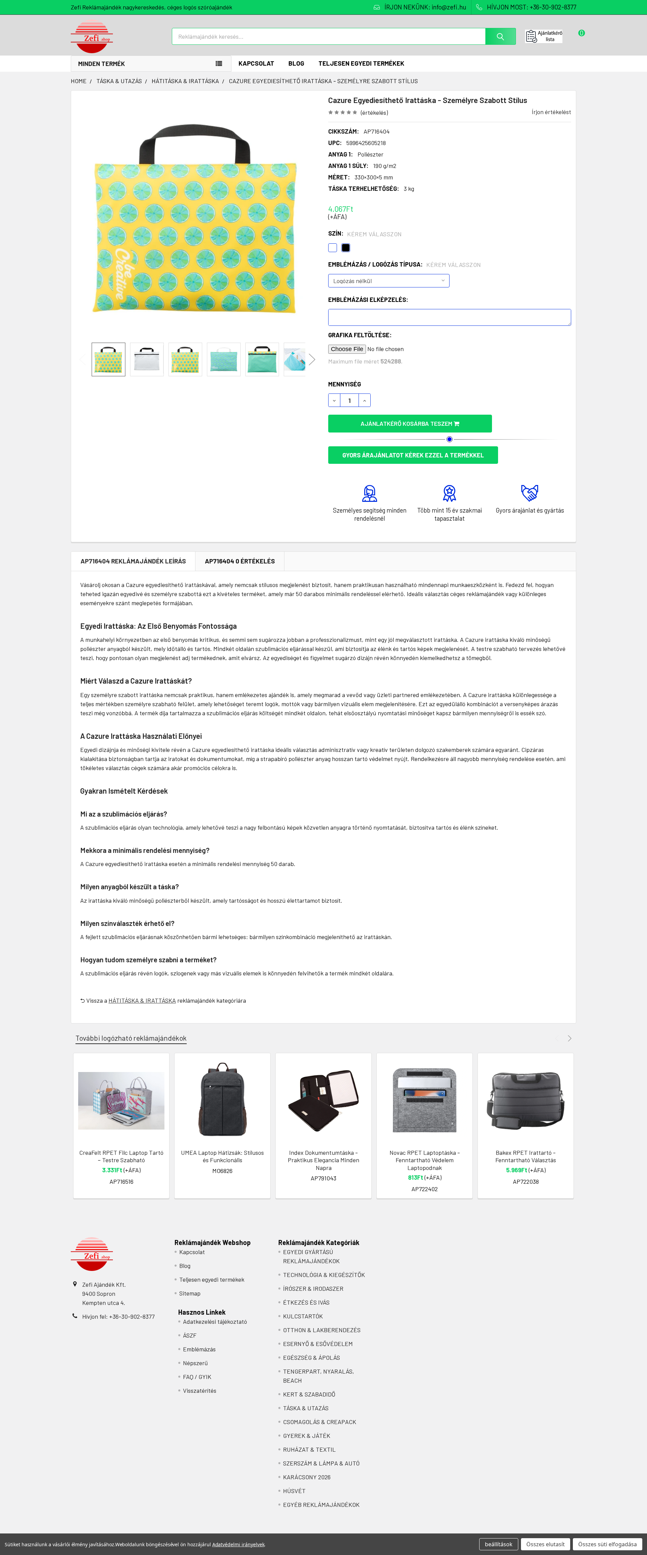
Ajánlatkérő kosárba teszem (407, 423)
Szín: (365, 234)
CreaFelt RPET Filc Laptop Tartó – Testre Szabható (121, 1156)
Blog (296, 63)
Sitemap (190, 1293)
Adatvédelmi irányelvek (238, 1544)
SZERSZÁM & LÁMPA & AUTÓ (321, 1463)
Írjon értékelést (551, 111)
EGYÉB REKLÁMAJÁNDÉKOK (321, 1504)
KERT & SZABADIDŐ (309, 1394)
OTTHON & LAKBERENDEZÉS (322, 1330)
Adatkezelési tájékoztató (215, 1321)
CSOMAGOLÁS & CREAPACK (319, 1421)
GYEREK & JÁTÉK (306, 1435)
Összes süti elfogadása (607, 1544)
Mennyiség (344, 384)
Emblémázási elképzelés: (368, 299)
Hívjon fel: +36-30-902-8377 (118, 1316)
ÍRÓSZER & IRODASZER (313, 1288)
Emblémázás (199, 1349)
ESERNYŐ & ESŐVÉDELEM (318, 1343)
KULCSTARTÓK (303, 1316)
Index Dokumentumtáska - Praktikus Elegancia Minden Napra (323, 1160)
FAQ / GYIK (197, 1376)
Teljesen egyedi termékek (361, 63)
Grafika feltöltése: (360, 335)
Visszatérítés (199, 1390)
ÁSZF (189, 1335)
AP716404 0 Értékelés (240, 561)
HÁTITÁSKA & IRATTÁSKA (142, 1000)
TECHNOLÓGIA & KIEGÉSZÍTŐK (324, 1274)
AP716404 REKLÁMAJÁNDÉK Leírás (133, 561)
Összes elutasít (545, 1544)
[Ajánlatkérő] (550, 36)
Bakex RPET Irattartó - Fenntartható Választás (525, 1156)
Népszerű (195, 1363)
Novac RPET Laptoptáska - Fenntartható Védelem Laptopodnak (425, 1160)
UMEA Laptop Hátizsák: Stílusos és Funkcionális (222, 1156)
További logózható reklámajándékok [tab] (131, 1038)
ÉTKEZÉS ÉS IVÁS (306, 1302)
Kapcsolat (256, 63)
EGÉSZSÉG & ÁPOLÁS (311, 1357)
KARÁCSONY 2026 (307, 1477)
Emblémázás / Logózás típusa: (404, 265)
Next (312, 359)
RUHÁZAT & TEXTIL (309, 1449)
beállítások (499, 1544)
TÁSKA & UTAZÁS (306, 1408)
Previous (82, 359)
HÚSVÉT (294, 1490)
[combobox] (344, 36)
